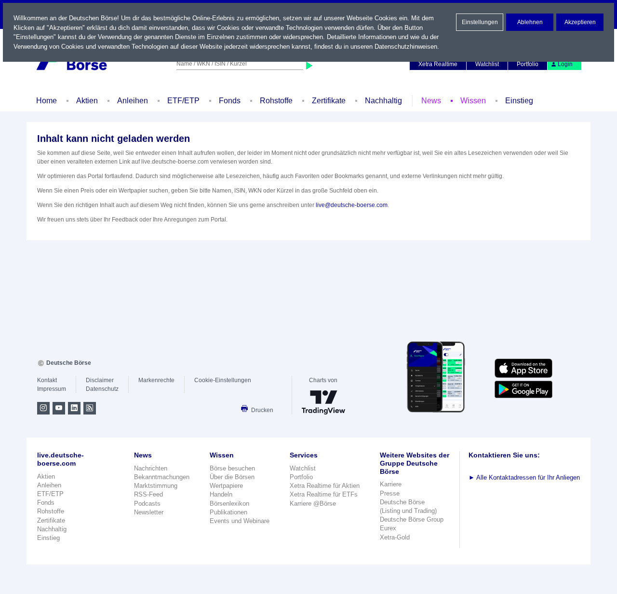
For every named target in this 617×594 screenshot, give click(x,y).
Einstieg (519, 101)
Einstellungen (480, 22)
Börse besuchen (232, 468)
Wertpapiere (226, 485)
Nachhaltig (383, 101)
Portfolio (527, 64)
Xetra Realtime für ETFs (324, 494)
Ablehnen (530, 22)
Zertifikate (329, 101)
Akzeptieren (580, 22)
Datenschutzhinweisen (406, 46)
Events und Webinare (239, 521)
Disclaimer (100, 380)
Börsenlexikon (229, 503)
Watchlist (487, 64)
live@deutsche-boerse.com (352, 205)
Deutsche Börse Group (411, 519)
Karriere (391, 484)
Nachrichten (150, 468)
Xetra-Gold (395, 537)
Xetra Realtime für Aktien (325, 485)
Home (46, 101)
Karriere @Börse (313, 503)
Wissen (473, 101)
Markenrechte (156, 380)
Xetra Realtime (437, 64)
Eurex (388, 528)
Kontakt (47, 380)
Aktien (87, 101)
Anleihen (132, 101)
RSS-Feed (148, 494)
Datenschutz (102, 389)
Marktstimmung (155, 485)
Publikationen (228, 512)
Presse (390, 493)
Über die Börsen (232, 477)
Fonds (230, 101)
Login (565, 64)
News (431, 101)
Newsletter (148, 512)
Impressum (51, 389)
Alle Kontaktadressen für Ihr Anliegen (524, 477)
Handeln (221, 494)
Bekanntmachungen (161, 477)
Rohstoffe (276, 101)
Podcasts (147, 503)
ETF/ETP (183, 101)
